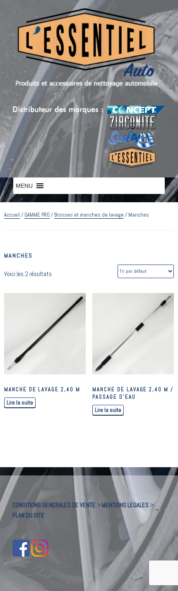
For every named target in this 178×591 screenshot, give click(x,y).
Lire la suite (20, 402)
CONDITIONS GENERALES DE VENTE (54, 505)
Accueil (12, 214)
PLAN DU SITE (28, 515)
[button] (24, 185)
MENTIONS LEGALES (125, 505)
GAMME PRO (37, 214)
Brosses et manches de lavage (89, 214)
